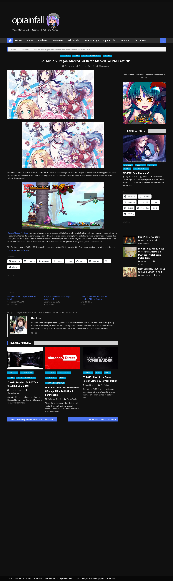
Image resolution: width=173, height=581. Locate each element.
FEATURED (140, 165)
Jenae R (145, 177)
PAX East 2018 (71, 312)
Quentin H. (142, 264)
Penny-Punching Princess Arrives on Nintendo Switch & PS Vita (34, 419)
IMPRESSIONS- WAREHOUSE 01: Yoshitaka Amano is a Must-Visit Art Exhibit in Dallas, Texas (151, 253)
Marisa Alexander (13, 393)
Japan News (51, 378)
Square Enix (12, 249)
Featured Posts (135, 131)
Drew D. (159, 275)
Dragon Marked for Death (26, 312)
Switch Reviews (140, 169)
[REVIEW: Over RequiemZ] (144, 148)
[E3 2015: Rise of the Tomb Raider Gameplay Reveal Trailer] (100, 358)
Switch (107, 56)
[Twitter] (36, 333)
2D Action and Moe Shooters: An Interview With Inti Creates (94, 297)
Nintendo (24, 249)
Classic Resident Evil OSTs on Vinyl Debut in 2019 (23, 384)
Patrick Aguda (71, 399)
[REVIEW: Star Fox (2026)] (130, 240)
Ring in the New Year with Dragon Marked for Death (57, 297)
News (30, 40)
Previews (57, 40)
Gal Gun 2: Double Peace (45, 312)
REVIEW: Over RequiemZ (136, 173)
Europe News (26, 372)
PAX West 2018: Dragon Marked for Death (21, 297)
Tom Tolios (105, 385)
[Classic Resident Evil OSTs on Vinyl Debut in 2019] (25, 358)
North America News (91, 56)
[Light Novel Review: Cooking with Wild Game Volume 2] (130, 272)
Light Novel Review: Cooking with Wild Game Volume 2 (151, 270)
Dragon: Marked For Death (17, 232)
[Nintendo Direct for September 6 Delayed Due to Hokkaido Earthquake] (63, 358)
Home (18, 40)
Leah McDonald (143, 243)
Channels (65, 56)
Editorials (73, 40)
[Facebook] (32, 333)
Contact (124, 40)
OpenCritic (109, 40)
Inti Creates (60, 312)
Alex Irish (82, 66)
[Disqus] (62, 458)
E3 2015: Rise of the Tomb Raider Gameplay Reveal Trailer (100, 379)
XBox (107, 372)
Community (90, 40)
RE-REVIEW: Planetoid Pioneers (101, 419)
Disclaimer (140, 40)
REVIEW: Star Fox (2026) (149, 237)
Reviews (43, 40)
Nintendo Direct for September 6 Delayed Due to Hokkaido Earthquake (62, 391)
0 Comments (104, 66)
